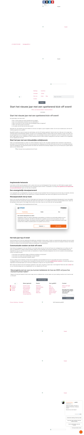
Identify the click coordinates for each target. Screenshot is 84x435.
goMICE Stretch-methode (56, 261)
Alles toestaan (58, 226)
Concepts (35, 93)
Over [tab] (59, 211)
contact (69, 264)
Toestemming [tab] (25, 211)
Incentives (43, 90)
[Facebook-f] (44, 2)
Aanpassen (41, 226)
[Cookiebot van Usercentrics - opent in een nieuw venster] (61, 208)
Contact (35, 98)
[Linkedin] (49, 2)
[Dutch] (45, 5)
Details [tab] (42, 211)
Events (42, 93)
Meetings (35, 90)
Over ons (35, 96)
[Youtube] (52, 2)
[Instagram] (46, 2)
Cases (42, 96)
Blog (47, 96)
